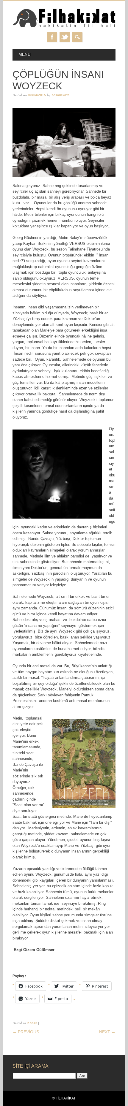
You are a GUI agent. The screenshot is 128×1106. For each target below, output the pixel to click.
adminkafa (61, 95)
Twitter (65, 37)
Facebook (52, 37)
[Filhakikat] (64, 26)
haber (32, 1023)
